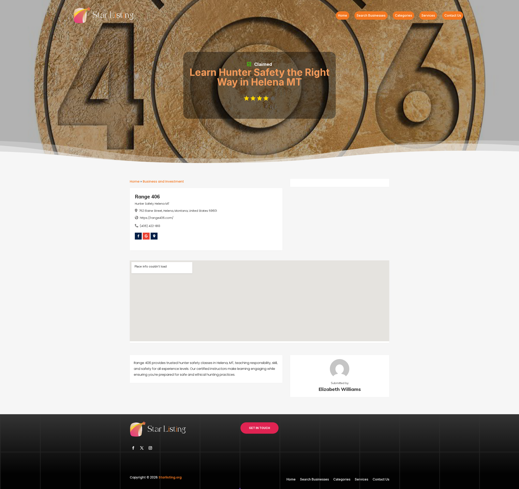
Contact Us (452, 15)
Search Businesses (371, 15)
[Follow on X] (141, 448)
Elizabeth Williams (339, 389)
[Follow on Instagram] (150, 448)
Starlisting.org (170, 477)
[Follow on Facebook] (133, 448)
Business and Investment (163, 181)
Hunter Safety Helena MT (152, 204)
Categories (403, 15)
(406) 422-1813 (150, 226)
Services (428, 15)
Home (342, 15)
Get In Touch (259, 428)
